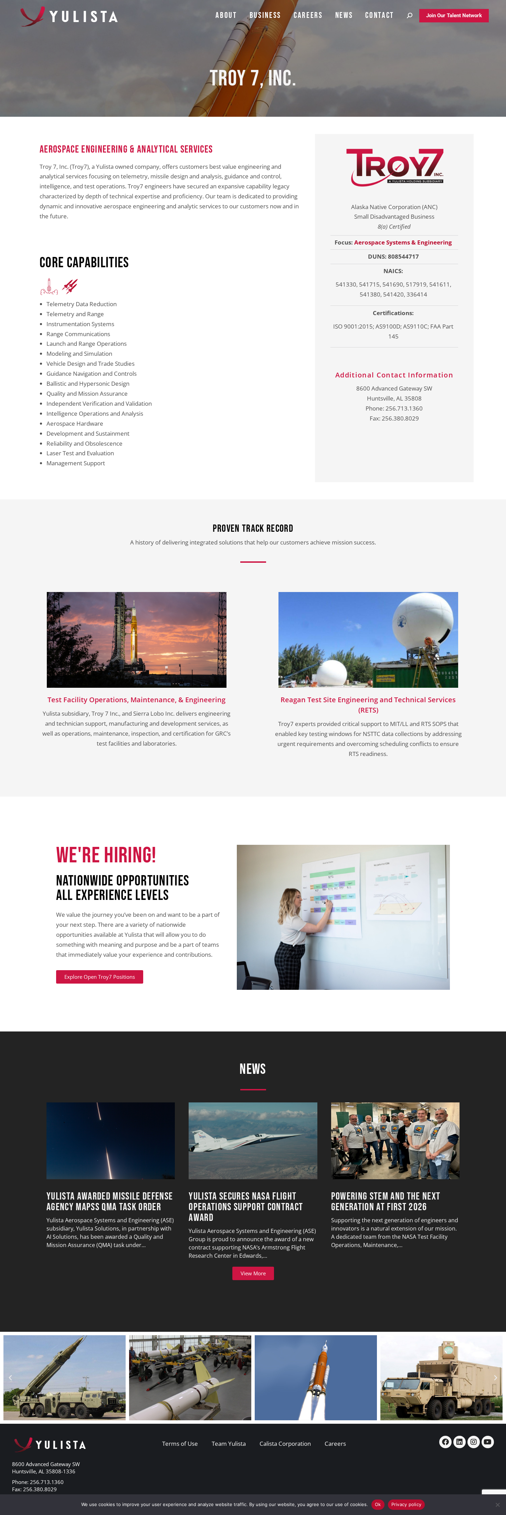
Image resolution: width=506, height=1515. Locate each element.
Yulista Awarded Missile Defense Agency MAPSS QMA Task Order (109, 1202)
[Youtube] (488, 1442)
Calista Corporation (285, 1443)
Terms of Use (180, 1443)
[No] (497, 1504)
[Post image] (110, 1141)
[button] (10, 1377)
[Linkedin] (459, 1442)
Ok (378, 1504)
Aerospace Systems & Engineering (403, 242)
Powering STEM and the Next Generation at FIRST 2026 (386, 1202)
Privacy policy (406, 1504)
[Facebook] (445, 1442)
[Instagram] (473, 1442)
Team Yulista (229, 1443)
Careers (335, 1443)
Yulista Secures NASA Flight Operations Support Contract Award (246, 1207)
